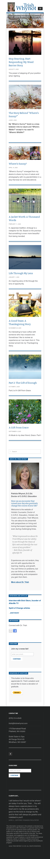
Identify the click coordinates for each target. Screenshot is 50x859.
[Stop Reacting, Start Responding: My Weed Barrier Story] (25, 43)
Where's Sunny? (18, 163)
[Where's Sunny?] (25, 153)
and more (14, 612)
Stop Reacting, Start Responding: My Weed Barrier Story (21, 62)
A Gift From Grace (19, 427)
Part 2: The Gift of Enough (23, 382)
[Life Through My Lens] (25, 257)
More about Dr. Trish (20, 582)
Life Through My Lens (21, 273)
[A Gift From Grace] (25, 411)
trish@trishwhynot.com (18, 723)
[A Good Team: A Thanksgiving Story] (25, 305)
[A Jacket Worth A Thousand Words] (25, 201)
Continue (17, 659)
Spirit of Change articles (19, 608)
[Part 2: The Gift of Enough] (25, 367)
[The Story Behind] (25, 97)
